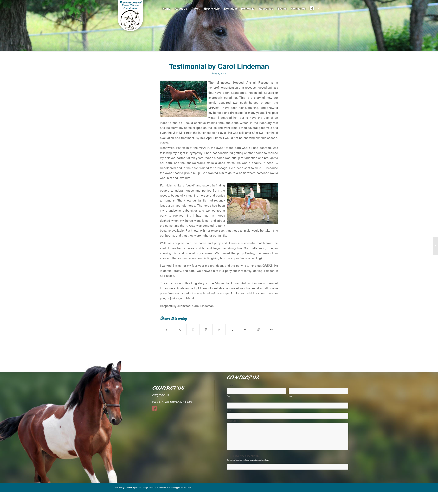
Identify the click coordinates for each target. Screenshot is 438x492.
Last (290, 396)
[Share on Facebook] (166, 329)
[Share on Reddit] (258, 329)
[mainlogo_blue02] (130, 17)
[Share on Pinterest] (205, 329)
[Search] (319, 8)
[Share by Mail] (271, 329)
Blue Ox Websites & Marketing (164, 487)
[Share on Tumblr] (232, 329)
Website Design (141, 487)
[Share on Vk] (245, 329)
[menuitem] (166, 8)
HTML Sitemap (184, 487)
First (228, 396)
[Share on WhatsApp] (192, 329)
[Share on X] (179, 329)
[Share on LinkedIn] (219, 329)
